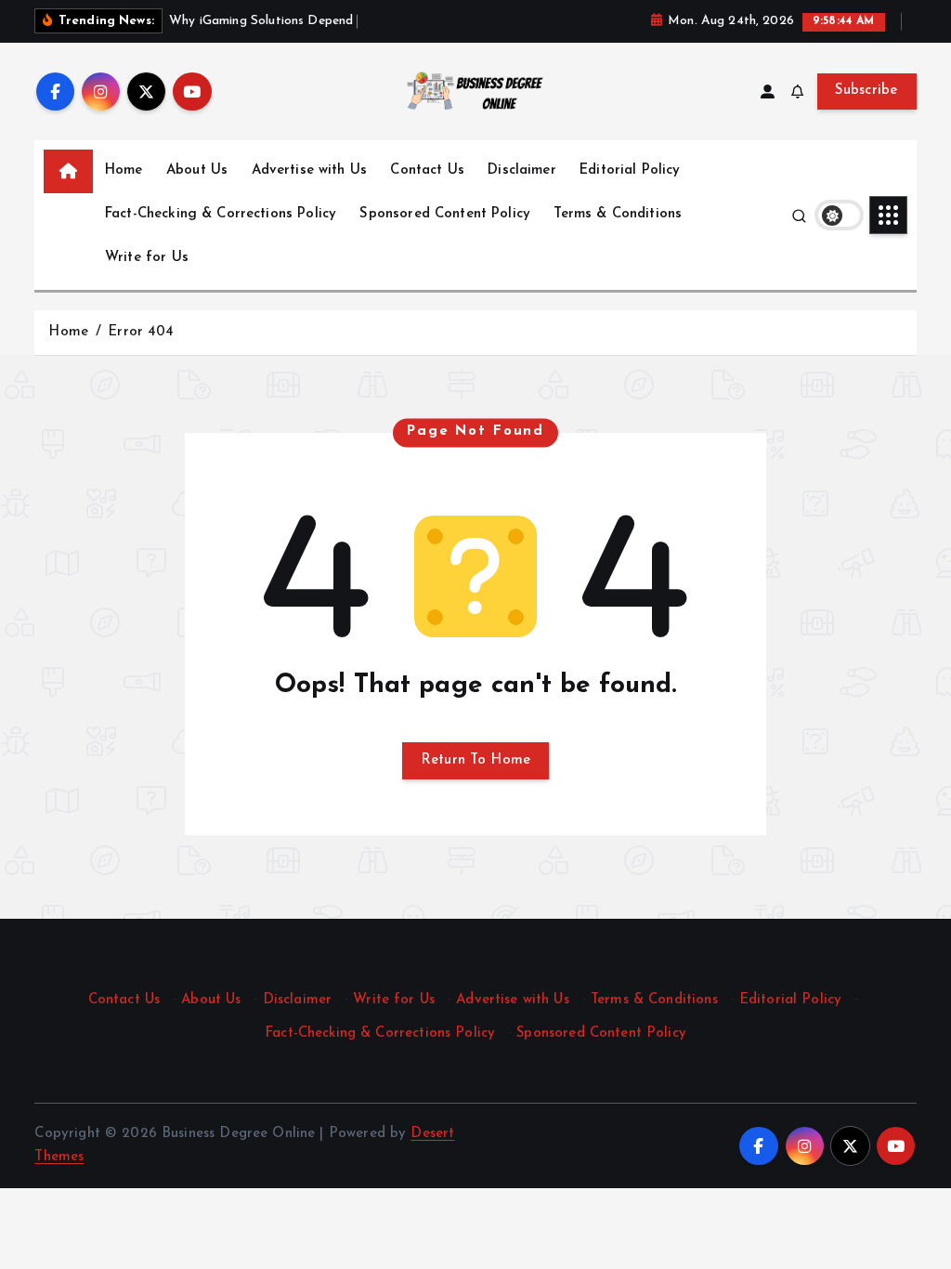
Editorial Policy (630, 170)
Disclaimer (522, 170)
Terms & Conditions (618, 214)
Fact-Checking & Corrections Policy (220, 214)
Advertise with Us (310, 170)
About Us (197, 170)
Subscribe (866, 91)
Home (124, 170)
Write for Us (147, 258)
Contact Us (427, 170)
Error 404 (141, 332)
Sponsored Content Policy (444, 214)
